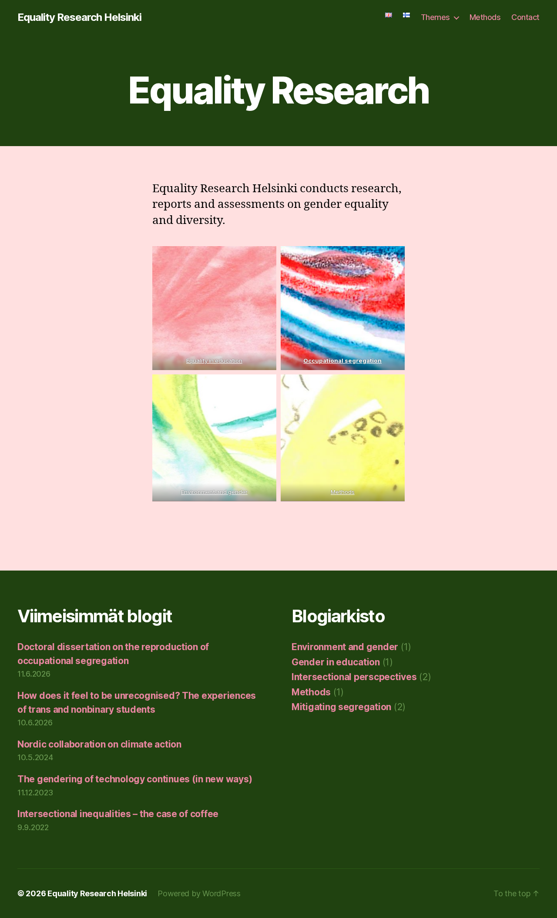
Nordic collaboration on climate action (99, 744)
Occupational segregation (343, 360)
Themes (435, 17)
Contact (525, 17)
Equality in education (214, 360)
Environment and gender (214, 491)
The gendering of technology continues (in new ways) (134, 779)
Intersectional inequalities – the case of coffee (117, 813)
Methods (485, 17)
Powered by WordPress (199, 893)
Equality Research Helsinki (79, 17)
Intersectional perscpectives (354, 676)
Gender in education (336, 662)
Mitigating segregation (341, 706)
